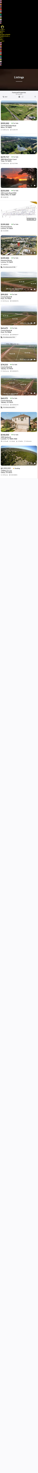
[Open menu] (0, 68)
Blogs (1, 32)
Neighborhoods (4, 36)
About (1, 31)
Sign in (5, 24)
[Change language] (1, 1)
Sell (1, 39)
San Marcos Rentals (5, 34)
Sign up (2, 24)
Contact (2, 41)
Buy (1, 37)
